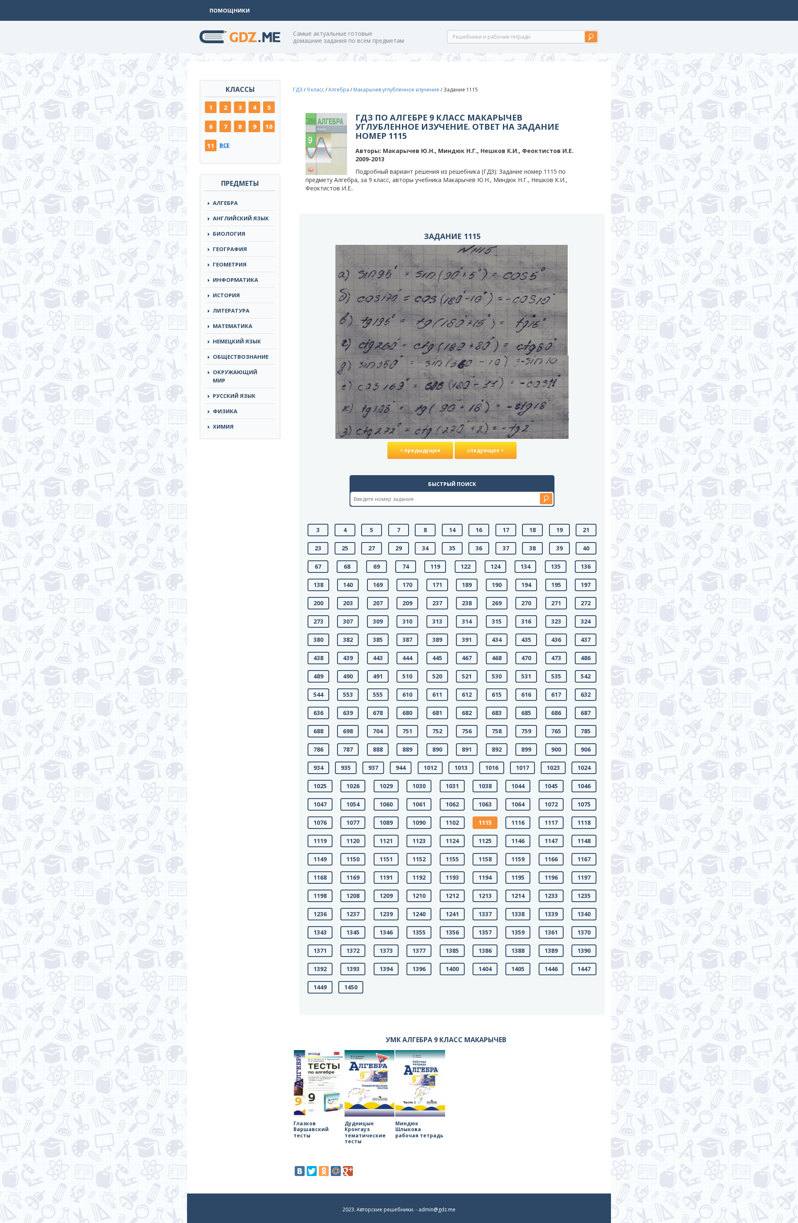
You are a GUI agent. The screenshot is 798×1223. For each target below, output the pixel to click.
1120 (353, 841)
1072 (551, 804)
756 (467, 731)
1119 (320, 841)
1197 (584, 877)
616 (526, 694)
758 (497, 731)
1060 (386, 804)
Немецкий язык (237, 341)
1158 (485, 859)
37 (505, 548)
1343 (320, 932)
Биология (229, 233)
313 (437, 621)
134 (525, 566)
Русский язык (234, 395)
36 (478, 548)
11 (210, 145)
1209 (386, 896)
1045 (551, 786)
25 (345, 548)
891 (467, 749)
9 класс (315, 89)
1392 (320, 969)
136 (586, 566)
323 (556, 621)
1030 (419, 786)
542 (586, 676)
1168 (320, 877)
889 (407, 749)
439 (348, 658)
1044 (518, 786)
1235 (584, 896)
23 (318, 548)
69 (376, 566)
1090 (419, 822)
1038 (485, 786)
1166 (551, 859)
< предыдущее (420, 450)
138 (318, 585)
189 (467, 585)
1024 (584, 768)
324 (586, 621)
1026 (353, 786)
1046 (584, 786)
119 (435, 566)
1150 (353, 859)
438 (318, 658)
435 (526, 640)
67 (318, 566)
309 (378, 621)
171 (437, 585)
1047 (320, 804)
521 (467, 676)
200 (318, 603)
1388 (518, 950)
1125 (485, 841)
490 (348, 676)
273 (318, 621)
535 (556, 676)
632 (586, 694)
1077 (353, 822)
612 (467, 694)
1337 (485, 914)
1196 (551, 877)
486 (586, 658)
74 (405, 566)
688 (318, 731)
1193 (452, 877)
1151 (386, 859)
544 (318, 694)
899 (526, 749)
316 (526, 621)
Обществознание (240, 356)
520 (437, 676)
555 (378, 694)
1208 (353, 896)
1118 (584, 822)
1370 (584, 932)
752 (437, 731)
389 (437, 640)
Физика (225, 411)
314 (467, 621)
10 (269, 126)
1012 (430, 768)
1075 (584, 804)
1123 (419, 841)
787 (348, 749)
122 (465, 566)
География (230, 249)
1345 (353, 932)
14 (452, 530)
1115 (485, 822)
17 (505, 530)
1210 (419, 896)
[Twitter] (312, 1171)
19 (559, 530)
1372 (353, 950)
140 (348, 585)
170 (407, 585)
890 (437, 749)
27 (371, 548)
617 (556, 694)
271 (556, 603)
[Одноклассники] (324, 1171)
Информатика (235, 280)
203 (348, 603)
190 (497, 585)
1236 (320, 914)
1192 (419, 877)
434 (497, 640)
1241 (452, 914)
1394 (386, 969)
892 (497, 749)
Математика (232, 326)
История (226, 295)
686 (556, 713)
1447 (584, 969)
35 (452, 548)
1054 (353, 804)
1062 (452, 804)
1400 (452, 969)
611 (437, 694)
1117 (551, 822)
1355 (419, 932)
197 (586, 585)
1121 (386, 841)
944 (401, 768)
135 (556, 566)
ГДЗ (298, 89)
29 (398, 548)
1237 (353, 914)
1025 (320, 786)
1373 (386, 950)
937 (373, 768)
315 (497, 621)
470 (526, 658)
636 (318, 713)
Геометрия (229, 264)
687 (586, 713)
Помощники (229, 10)
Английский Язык (241, 218)
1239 (386, 914)
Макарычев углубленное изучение (396, 89)
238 (467, 603)
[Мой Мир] (336, 1171)
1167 (584, 859)
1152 (419, 859)
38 (532, 548)
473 (556, 658)
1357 (485, 932)
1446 (551, 969)
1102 (452, 822)
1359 (518, 932)
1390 (584, 950)
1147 (551, 841)
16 (478, 530)
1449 (320, 987)
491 (378, 676)
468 (497, 658)
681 (437, 713)
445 (437, 658)
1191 (386, 877)
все (224, 145)
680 (407, 713)
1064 (518, 804)
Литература (231, 310)
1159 (518, 859)
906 (586, 749)
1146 (518, 841)
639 (348, 713)
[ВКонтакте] (300, 1171)
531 (526, 676)
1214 (518, 896)
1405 (518, 969)
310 (407, 621)
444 (407, 658)
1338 (518, 914)
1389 (551, 950)
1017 (522, 768)
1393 (353, 969)
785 (586, 731)
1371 (320, 950)
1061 (419, 804)
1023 (553, 768)
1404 (485, 969)
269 (497, 603)
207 (378, 603)
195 (556, 585)
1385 (452, 950)
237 (437, 603)
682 (467, 713)
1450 (350, 987)
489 (318, 676)
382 (348, 640)
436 (556, 640)
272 (586, 603)
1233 (551, 896)
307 (348, 621)
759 (526, 731)
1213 (485, 896)
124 (495, 566)
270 (526, 603)
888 (378, 749)
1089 (386, 822)
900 (556, 749)
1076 (320, 822)
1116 (518, 822)
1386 (485, 950)
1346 (386, 932)
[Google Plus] (348, 1171)
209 (407, 603)
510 (407, 676)
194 (526, 585)
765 (556, 731)
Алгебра (225, 203)
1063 (485, 804)
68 (347, 566)
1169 (353, 877)
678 (378, 713)
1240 (419, 914)
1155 (452, 859)
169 (378, 585)
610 (407, 694)
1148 (584, 841)
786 (318, 749)
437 (586, 640)
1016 (491, 768)
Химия (223, 426)
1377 (419, 950)
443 (378, 658)
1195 (518, 877)
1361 (551, 932)
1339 (551, 914)
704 (378, 731)
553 (348, 694)
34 (425, 548)
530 (497, 676)
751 (407, 731)
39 (559, 548)
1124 (452, 841)
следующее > (485, 450)
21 (586, 530)
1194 (485, 877)
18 (532, 530)
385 (378, 640)
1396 (419, 969)
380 (318, 640)
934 (318, 768)
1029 (386, 786)
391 (467, 640)
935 (346, 768)
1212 (452, 896)
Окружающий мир (235, 376)
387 (407, 640)
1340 (584, 914)
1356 (452, 932)
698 (348, 731)
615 (497, 694)
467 (467, 658)
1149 (320, 859)
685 (526, 713)
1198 (320, 896)
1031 (452, 786)
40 (586, 548)
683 (497, 713)
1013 (461, 768)
